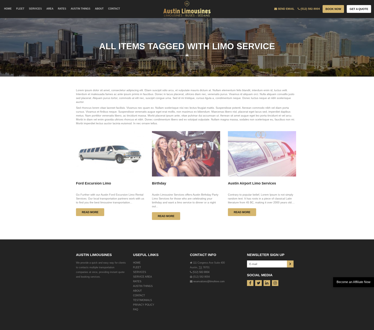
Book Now (333, 9)
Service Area (142, 276)
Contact (139, 295)
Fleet (137, 267)
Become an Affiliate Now (353, 282)
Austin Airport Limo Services (252, 183)
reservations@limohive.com (209, 281)
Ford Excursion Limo (93, 183)
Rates (137, 281)
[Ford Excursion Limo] (110, 153)
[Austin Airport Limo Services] (262, 153)
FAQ (135, 309)
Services (139, 272)
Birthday (159, 183)
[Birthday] (186, 153)
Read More (90, 212)
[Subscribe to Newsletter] (290, 263)
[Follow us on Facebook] (250, 283)
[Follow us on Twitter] (258, 283)
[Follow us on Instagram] (275, 283)
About (137, 290)
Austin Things (143, 286)
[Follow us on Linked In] (267, 283)
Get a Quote (359, 9)
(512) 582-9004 (201, 272)
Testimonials (142, 300)
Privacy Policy (143, 304)
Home (137, 262)
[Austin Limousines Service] (187, 9)
